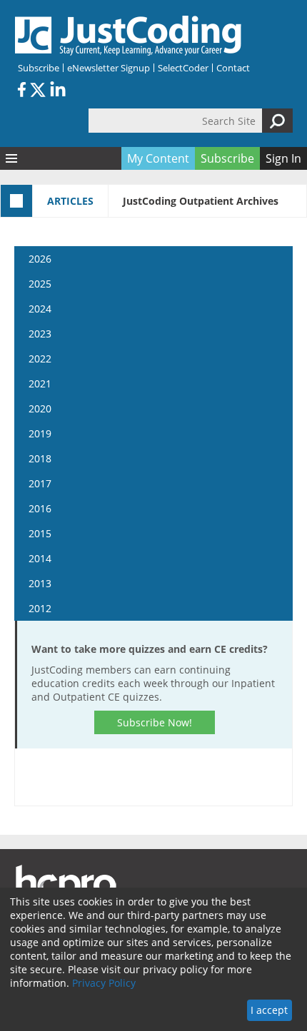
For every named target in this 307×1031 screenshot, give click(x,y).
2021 (40, 383)
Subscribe (38, 68)
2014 (40, 558)
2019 (40, 433)
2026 (40, 258)
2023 (40, 333)
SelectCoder (183, 68)
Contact (233, 68)
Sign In (283, 158)
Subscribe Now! (154, 722)
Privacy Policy (104, 983)
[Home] (128, 35)
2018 (40, 458)
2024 (40, 308)
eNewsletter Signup (108, 68)
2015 (40, 533)
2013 (40, 583)
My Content (158, 158)
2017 (40, 483)
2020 (40, 408)
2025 (40, 283)
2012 (40, 608)
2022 (40, 358)
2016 (40, 508)
